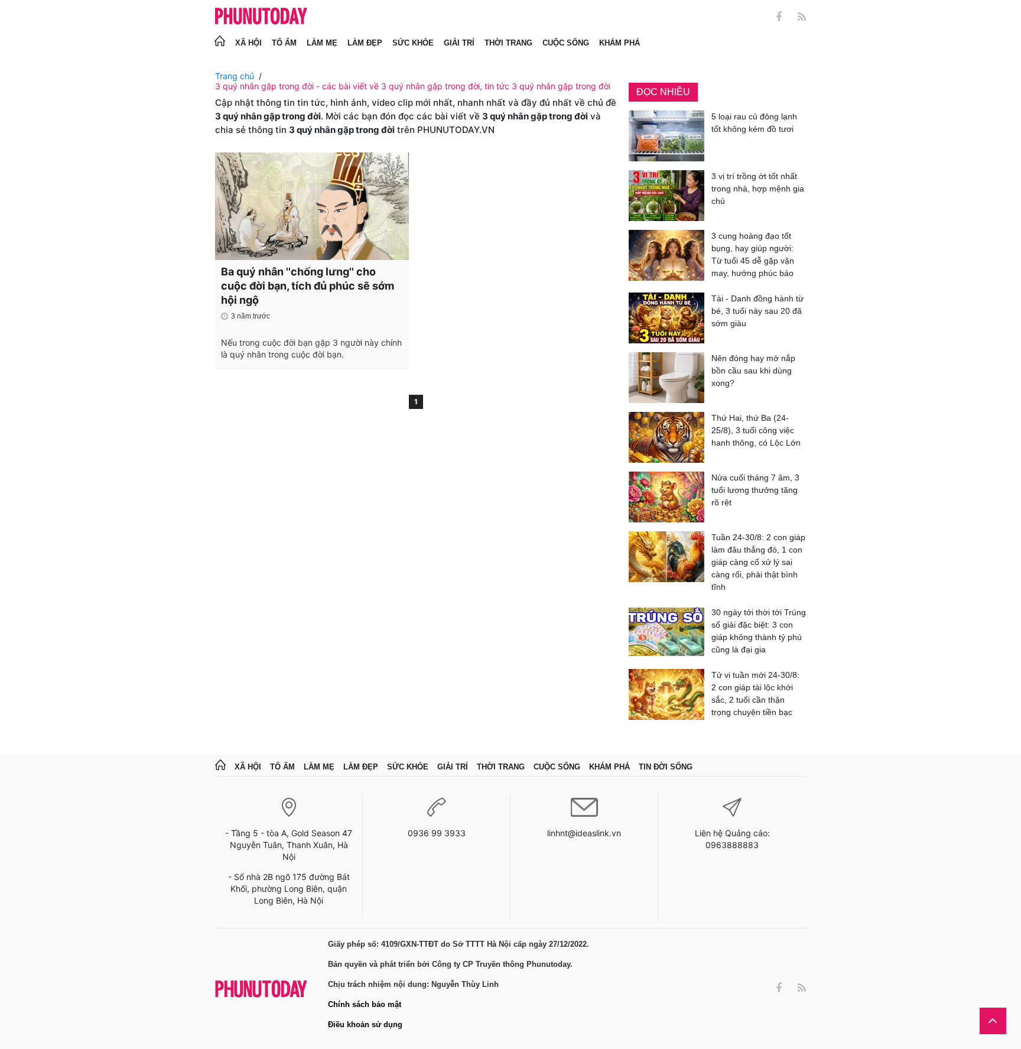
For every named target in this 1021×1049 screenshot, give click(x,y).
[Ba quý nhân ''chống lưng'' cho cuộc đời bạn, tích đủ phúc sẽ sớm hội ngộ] (312, 206)
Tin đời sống (665, 766)
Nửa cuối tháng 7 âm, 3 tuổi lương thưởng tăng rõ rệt (755, 490)
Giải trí (459, 42)
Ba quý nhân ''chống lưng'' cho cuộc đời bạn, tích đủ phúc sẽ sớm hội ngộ (307, 285)
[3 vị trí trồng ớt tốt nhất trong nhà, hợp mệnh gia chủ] (666, 195)
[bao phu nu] (261, 17)
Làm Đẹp (364, 42)
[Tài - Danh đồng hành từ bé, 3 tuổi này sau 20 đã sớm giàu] (666, 318)
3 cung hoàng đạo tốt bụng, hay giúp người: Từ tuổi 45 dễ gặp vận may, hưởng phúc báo (752, 254)
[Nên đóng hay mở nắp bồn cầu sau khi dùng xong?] (666, 377)
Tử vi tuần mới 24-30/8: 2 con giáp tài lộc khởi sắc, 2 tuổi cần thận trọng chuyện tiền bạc (755, 693)
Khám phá (619, 42)
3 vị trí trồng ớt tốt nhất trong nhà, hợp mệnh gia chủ (757, 188)
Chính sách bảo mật (364, 1004)
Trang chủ (234, 76)
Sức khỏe (413, 42)
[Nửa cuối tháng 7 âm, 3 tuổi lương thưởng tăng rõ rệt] (666, 497)
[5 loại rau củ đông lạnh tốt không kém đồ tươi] (666, 136)
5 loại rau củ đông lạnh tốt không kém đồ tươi (754, 123)
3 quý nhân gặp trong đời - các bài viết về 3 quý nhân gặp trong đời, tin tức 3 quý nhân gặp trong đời (412, 86)
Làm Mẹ (322, 42)
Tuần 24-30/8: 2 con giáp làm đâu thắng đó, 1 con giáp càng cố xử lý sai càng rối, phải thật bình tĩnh (758, 562)
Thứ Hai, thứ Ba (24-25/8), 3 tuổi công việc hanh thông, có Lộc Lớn (756, 430)
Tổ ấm (284, 42)
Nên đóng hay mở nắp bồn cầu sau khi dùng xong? (753, 370)
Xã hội (248, 42)
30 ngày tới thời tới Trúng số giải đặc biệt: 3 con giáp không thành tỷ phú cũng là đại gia (758, 631)
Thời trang (508, 42)
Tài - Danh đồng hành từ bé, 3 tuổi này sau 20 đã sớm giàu (757, 311)
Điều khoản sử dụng (365, 1024)
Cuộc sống (565, 42)
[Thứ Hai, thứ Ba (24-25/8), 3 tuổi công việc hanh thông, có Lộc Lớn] (666, 437)
